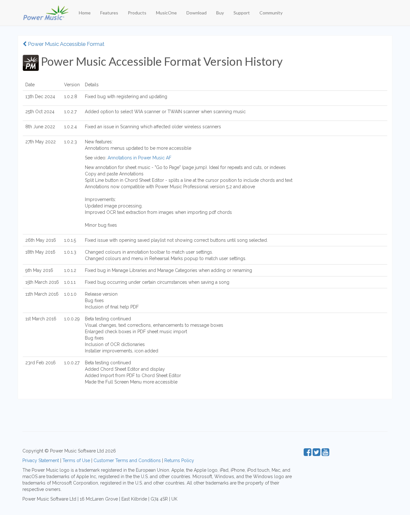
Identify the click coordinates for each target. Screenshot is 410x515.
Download (196, 12)
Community (271, 12)
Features (109, 12)
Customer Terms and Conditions (127, 460)
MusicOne (166, 12)
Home (85, 12)
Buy (220, 12)
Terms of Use (76, 460)
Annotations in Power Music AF (139, 157)
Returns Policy (179, 460)
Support (242, 12)
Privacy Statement (40, 460)
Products (137, 12)
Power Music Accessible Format (65, 44)
